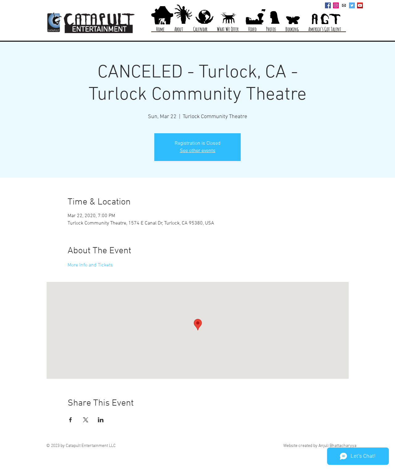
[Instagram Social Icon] (336, 5)
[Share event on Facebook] (70, 419)
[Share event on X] (86, 419)
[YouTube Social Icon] (360, 5)
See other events (197, 151)
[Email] (344, 5)
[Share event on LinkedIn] (101, 419)
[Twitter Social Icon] (352, 5)
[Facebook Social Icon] (328, 5)
